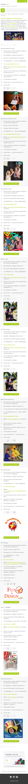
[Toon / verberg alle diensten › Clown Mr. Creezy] (15, 356)
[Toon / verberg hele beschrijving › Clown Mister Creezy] (15, 212)
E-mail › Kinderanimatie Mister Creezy (12, 134)
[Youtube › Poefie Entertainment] (14, 716)
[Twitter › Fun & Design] (5, 584)
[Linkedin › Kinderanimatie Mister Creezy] (11, 158)
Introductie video (20, 434)
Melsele (14, 55)
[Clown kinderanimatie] (14, 40)
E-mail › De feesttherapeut (9, 486)
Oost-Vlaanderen (7, 55)
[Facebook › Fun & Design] (8, 584)
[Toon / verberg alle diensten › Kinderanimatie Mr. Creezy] (15, 75)
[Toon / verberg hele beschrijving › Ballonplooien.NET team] (15, 423)
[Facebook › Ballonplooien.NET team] (8, 440)
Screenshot (7, 68)
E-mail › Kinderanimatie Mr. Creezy (11, 63)
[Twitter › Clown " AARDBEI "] (5, 648)
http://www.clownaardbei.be (14, 627)
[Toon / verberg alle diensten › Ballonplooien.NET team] (15, 428)
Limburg (5, 125)
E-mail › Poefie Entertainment (10, 694)
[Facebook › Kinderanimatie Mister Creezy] (8, 158)
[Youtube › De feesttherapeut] (14, 512)
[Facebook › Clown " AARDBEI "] (8, 648)
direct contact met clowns (10, 26)
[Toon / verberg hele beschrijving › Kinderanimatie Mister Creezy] (15, 142)
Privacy (16, 780)
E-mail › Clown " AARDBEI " (10, 624)
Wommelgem (12, 336)
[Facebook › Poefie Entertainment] (8, 716)
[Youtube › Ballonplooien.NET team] (14, 440)
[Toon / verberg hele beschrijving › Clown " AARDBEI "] (15, 631)
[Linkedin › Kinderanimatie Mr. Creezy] (11, 88)
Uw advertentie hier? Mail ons (14, 766)
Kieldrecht (14, 685)
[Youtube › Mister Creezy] (14, 299)
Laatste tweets (7, 82)
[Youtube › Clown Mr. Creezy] (14, 369)
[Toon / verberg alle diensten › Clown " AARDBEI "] (15, 636)
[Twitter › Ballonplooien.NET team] (5, 440)
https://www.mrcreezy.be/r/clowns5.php (16, 207)
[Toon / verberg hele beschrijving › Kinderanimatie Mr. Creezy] (15, 71)
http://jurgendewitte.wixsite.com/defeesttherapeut (15, 490)
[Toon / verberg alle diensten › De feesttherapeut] (15, 499)
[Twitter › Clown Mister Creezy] (5, 228)
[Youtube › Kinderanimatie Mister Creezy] (14, 158)
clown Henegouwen (11, 23)
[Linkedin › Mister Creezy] (11, 299)
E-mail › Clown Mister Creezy (10, 204)
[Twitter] (10, 777)
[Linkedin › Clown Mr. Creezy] (11, 369)
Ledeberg (14, 614)
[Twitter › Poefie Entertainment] (5, 716)
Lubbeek (14, 406)
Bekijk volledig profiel (11, 113)
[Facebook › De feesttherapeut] (8, 512)
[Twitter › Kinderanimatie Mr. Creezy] (5, 88)
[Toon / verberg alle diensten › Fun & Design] (15, 571)
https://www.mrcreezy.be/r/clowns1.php (16, 347)
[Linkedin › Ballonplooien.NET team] (11, 440)
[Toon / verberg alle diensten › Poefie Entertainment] (15, 703)
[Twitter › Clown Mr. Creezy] (5, 369)
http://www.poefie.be (12, 697)
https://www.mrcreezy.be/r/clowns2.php (16, 66)
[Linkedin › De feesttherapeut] (11, 512)
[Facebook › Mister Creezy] (8, 299)
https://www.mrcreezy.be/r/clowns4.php (16, 277)
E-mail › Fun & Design (8, 559)
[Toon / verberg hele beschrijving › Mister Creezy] (15, 282)
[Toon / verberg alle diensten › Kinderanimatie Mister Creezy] (15, 146)
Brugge (14, 265)
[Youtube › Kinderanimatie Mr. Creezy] (14, 88)
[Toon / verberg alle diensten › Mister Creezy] (15, 286)
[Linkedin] (17, 777)
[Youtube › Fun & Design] (14, 584)
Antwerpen (6, 336)
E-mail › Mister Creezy (9, 274)
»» (15, 45)
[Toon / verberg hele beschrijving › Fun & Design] (15, 567)
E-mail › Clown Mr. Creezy (9, 344)
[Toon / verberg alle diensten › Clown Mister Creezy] (15, 216)
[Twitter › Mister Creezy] (5, 299)
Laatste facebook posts (18, 82)
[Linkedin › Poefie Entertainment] (11, 716)
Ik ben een (22, 1)
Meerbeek (14, 195)
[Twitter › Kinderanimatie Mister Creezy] (5, 158)
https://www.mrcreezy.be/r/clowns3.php (16, 137)
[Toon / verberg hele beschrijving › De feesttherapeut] (15, 495)
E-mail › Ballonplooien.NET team (11, 416)
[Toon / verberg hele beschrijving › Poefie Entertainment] (15, 700)
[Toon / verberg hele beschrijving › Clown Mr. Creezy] (15, 352)
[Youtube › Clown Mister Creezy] (14, 228)
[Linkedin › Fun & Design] (11, 584)
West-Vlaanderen (7, 265)
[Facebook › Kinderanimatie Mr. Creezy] (8, 88)
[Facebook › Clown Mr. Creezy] (8, 369)
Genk (9, 125)
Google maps (20, 55)
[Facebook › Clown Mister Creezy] (8, 228)
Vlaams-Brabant (7, 195)
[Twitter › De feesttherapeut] (5, 512)
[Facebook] (14, 777)
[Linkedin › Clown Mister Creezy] (11, 228)
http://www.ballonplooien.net (14, 419)
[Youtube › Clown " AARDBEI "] (14, 648)
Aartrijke (14, 476)
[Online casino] (14, 751)
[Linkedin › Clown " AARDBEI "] (11, 648)
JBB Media (13, 780)
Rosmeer (10, 549)
